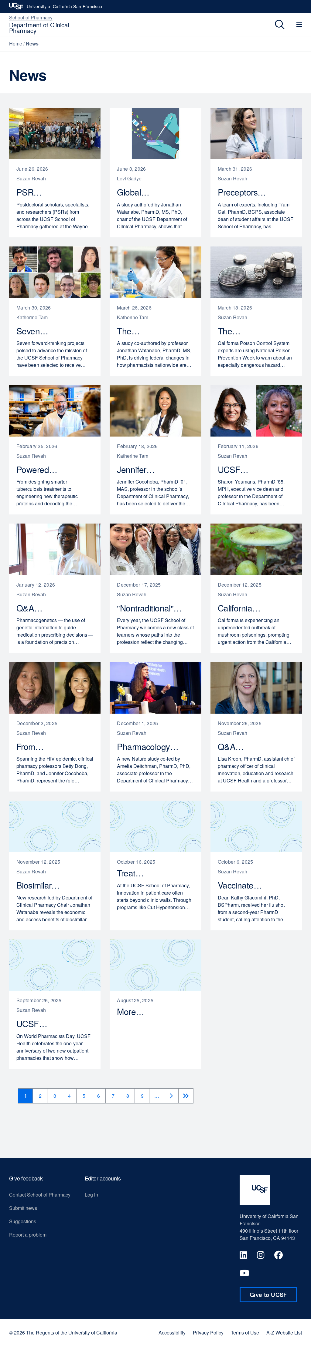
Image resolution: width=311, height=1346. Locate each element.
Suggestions (22, 1221)
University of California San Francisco (64, 8)
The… (132, 331)
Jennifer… (138, 469)
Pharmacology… (151, 747)
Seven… (35, 331)
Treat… (134, 873)
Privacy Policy (208, 1332)
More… (134, 1011)
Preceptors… (245, 192)
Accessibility (172, 1332)
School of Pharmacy (31, 17)
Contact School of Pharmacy (39, 1194)
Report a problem (27, 1234)
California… (242, 608)
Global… (136, 192)
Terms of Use (245, 1332)
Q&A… (32, 608)
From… (33, 747)
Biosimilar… (41, 885)
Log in (91, 1194)
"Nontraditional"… (153, 608)
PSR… (32, 192)
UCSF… (236, 469)
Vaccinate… (243, 885)
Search (275, 24)
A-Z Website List (284, 1332)
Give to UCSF (273, 1297)
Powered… (40, 469)
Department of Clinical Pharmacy (39, 27)
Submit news (23, 1207)
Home (15, 43)
